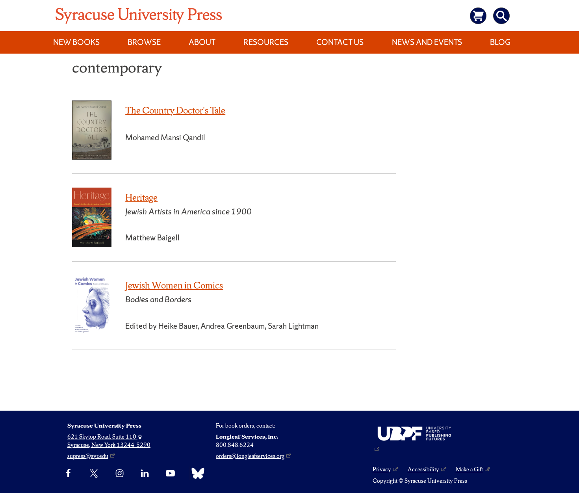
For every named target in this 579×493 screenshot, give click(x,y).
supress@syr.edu (87, 456)
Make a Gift (469, 469)
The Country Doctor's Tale (175, 110)
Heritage (141, 197)
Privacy (382, 469)
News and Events (427, 42)
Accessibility (423, 469)
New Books (76, 42)
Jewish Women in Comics (174, 285)
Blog (500, 42)
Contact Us (340, 42)
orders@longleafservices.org (250, 456)
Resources (265, 42)
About (202, 42)
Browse (144, 42)
